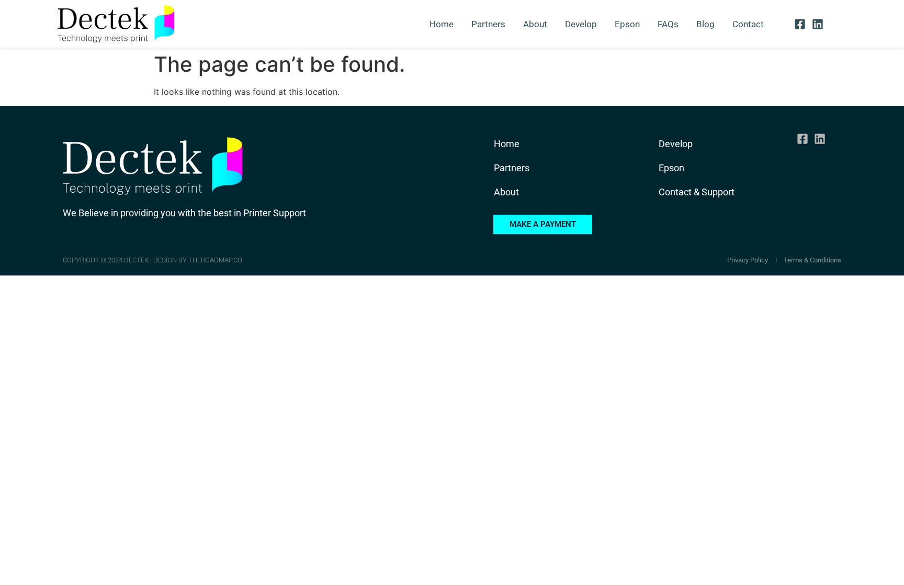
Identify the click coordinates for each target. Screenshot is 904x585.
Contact (748, 24)
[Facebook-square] (800, 24)
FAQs (668, 24)
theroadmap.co (215, 260)
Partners (488, 24)
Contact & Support (696, 191)
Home (442, 24)
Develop (581, 24)
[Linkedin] (817, 24)
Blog (705, 24)
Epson (627, 24)
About (535, 24)
